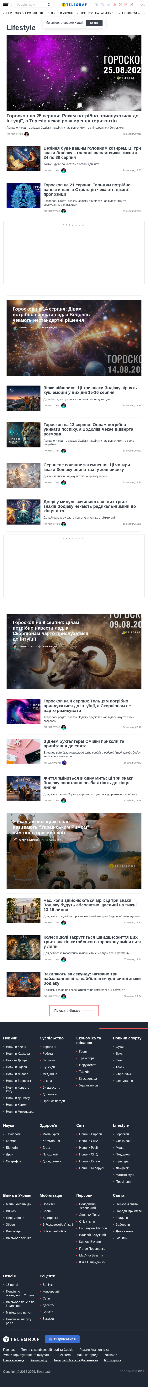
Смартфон (13, 1161)
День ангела (124, 1231)
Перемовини (15, 1217)
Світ (80, 1125)
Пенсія (9, 1276)
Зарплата (49, 1046)
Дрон (9, 1154)
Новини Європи (90, 1134)
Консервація (52, 1291)
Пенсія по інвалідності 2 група (20, 1293)
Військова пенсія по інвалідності (20, 1303)
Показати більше (67, 1010)
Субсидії (49, 1067)
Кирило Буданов (91, 1241)
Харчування (51, 1141)
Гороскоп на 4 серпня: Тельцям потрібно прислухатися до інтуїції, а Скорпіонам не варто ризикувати (87, 706)
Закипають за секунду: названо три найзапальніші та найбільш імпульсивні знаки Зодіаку (92, 979)
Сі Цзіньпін (87, 1221)
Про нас (9, 1349)
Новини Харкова (18, 1053)
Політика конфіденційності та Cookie (47, 1349)
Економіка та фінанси (88, 1040)
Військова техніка (18, 1238)
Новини (10, 1038)
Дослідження (52, 1161)
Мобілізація (51, 1195)
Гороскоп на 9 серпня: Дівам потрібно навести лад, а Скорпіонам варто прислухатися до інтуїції (50, 631)
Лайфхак (122, 1168)
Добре (94, 22)
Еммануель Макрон (93, 1228)
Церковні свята (127, 1204)
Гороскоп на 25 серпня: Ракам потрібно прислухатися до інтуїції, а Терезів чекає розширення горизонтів (73, 118)
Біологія (12, 1147)
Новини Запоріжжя (19, 1080)
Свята (118, 1195)
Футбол (121, 1046)
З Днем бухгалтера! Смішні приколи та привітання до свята (84, 743)
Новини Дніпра (17, 1060)
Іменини (121, 1238)
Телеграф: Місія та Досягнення (76, 1360)
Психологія (51, 1154)
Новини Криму (16, 1104)
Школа (47, 1080)
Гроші (83, 1051)
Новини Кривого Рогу (17, 1089)
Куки (78, 22)
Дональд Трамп (90, 1214)
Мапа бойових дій (18, 1204)
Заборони (123, 1224)
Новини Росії (88, 1147)
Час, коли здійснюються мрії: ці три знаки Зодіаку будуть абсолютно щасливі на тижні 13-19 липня (90, 905)
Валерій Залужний (92, 1235)
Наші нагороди (87, 1355)
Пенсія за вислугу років (18, 1321)
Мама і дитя (51, 1134)
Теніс (119, 1060)
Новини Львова (17, 1074)
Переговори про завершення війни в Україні (39, 13)
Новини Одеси (16, 1067)
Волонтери (14, 1231)
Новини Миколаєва (20, 1111)
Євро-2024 (123, 1074)
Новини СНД (88, 1154)
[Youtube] (115, 5)
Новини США (88, 1141)
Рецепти (47, 1276)
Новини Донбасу (18, 1098)
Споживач (123, 1141)
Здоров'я (48, 1125)
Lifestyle (121, 1125)
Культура (122, 1161)
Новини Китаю (89, 1161)
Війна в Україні (17, 1195)
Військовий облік (54, 1231)
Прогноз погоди (54, 1101)
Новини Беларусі (91, 1168)
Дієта (46, 1147)
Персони (84, 1195)
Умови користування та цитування (27, 1355)
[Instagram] (126, 5)
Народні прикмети (129, 1211)
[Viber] (102, 4)
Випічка (48, 1284)
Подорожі (123, 1154)
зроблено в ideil (132, 1371)
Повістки (49, 1204)
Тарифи (84, 1071)
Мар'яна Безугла (91, 1255)
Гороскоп (122, 1134)
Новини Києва (16, 1046)
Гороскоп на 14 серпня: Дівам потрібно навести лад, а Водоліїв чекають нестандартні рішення (51, 314)
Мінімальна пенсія (19, 1312)
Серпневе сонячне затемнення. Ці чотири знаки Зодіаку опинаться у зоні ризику (87, 467)
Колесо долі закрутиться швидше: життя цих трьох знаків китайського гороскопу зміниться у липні (92, 942)
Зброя (10, 1224)
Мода (120, 1147)
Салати (48, 1312)
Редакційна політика (94, 1349)
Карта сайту (38, 1360)
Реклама (64, 1355)
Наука (8, 1125)
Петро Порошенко (92, 1248)
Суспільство (52, 1038)
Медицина (50, 1074)
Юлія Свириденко (92, 1262)
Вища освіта (51, 1087)
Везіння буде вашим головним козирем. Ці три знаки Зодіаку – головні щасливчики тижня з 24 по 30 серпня (92, 153)
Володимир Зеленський (87, 1206)
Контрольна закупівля (97, 13)
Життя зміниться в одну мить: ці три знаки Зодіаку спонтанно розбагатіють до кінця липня (89, 783)
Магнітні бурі (125, 1174)
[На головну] (74, 4)
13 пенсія (12, 1284)
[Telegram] (109, 5)
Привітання (124, 1181)
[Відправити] (49, 5)
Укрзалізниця (88, 1085)
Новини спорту (127, 1038)
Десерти (49, 1305)
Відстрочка (50, 1217)
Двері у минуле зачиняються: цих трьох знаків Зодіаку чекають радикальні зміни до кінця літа (90, 506)
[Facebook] (96, 5)
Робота (48, 1053)
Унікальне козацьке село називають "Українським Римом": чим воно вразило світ (52, 827)
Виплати (49, 1060)
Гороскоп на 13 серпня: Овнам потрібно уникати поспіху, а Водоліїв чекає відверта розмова (88, 429)
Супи (46, 1298)
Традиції (122, 1217)
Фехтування (124, 1080)
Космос (11, 1141)
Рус (142, 4)
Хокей (120, 1067)
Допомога (50, 1094)
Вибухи (11, 1211)
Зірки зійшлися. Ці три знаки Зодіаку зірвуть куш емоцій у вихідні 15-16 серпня (90, 390)
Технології (13, 1134)
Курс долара (88, 1078)
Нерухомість (88, 1065)
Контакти (110, 1355)
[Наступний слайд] (144, 13)
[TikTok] (132, 5)
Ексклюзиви (131, 13)
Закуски (48, 1318)
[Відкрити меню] (6, 4)
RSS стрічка (112, 1360)
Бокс (119, 1053)
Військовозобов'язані (58, 1224)
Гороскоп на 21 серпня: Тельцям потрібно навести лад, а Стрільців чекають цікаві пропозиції (87, 190)
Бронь (47, 1211)
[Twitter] (120, 4)
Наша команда (13, 1360)
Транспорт (86, 1058)
